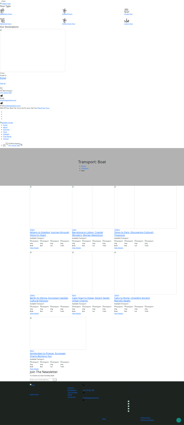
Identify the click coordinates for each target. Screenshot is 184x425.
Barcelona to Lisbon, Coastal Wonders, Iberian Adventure (87, 234)
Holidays (6, 134)
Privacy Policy (145, 418)
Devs (104, 419)
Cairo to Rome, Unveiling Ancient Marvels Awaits (132, 299)
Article (70, 395)
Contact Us (72, 397)
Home (5, 125)
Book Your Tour (43, 108)
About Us (71, 388)
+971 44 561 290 (88, 390)
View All (3, 83)
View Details (34, 248)
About (5, 127)
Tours (5, 132)
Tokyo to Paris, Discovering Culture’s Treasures (134, 234)
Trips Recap (7, 136)
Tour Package (72, 392)
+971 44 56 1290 (6, 93)
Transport (84, 168)
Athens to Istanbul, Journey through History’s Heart (49, 234)
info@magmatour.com (8, 100)
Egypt (3, 77)
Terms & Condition (147, 420)
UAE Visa (6, 130)
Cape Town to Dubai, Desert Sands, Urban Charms (91, 299)
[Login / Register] (4, 142)
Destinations (72, 390)
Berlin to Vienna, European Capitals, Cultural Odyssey (49, 299)
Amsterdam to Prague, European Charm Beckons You (48, 355)
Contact (6, 139)
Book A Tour (34, 394)
